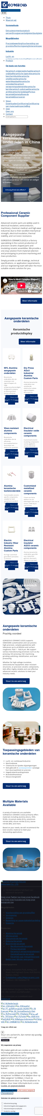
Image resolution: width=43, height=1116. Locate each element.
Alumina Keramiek (14, 933)
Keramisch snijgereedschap (18, 71)
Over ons (10, 111)
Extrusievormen (13, 30)
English (11, 1006)
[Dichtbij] (2, 1032)
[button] (19, 959)
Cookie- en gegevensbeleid (13, 1085)
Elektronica (32, 59)
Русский (12, 1014)
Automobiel (21, 59)
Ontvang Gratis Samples (11, 400)
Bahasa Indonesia (25, 1019)
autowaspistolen (25, 768)
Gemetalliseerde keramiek (22, 954)
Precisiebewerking (14, 43)
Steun (8, 101)
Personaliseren (7, 1093)
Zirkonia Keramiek (14, 941)
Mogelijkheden (12, 38)
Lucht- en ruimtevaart (11, 57)
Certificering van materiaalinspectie (22, 104)
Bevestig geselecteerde (10, 1114)
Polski (23, 1016)
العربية (35, 1014)
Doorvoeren (19, 97)
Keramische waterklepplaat (16, 80)
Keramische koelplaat (19, 91)
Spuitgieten (38, 33)
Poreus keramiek (18, 949)
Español (26, 1006)
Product (9, 60)
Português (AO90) (21, 1008)
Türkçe (11, 1016)
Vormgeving (23, 46)
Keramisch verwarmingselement (15, 85)
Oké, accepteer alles (9, 1090)
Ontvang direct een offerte (15, 190)
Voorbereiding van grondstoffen (20, 912)
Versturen (5, 1040)
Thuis (8, 17)
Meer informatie (29, 300)
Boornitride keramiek (15, 943)
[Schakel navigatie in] (4, 13)
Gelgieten (28, 33)
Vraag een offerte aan (11, 10)
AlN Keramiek (12, 936)
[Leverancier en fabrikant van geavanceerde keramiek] (14, 7)
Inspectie (10, 923)
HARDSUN (5, 999)
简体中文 (16, 1022)
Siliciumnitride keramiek (16, 938)
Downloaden (11, 103)
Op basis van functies (15, 65)
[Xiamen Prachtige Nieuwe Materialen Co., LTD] (15, 884)
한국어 (36, 1016)
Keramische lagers (21, 73)
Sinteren (32, 46)
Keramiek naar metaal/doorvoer (25, 956)
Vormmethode (12, 25)
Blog (28, 106)
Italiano (25, 1014)
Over (8, 108)
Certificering (22, 103)
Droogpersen (18, 33)
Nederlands (13, 1003)
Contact (9, 114)
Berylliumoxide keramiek (22, 946)
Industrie (10, 51)
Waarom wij (11, 20)
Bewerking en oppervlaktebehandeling (23, 920)
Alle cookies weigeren (26, 1090)
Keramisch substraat (19, 89)
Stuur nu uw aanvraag (16, 681)
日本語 (7, 1019)
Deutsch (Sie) (29, 1011)
